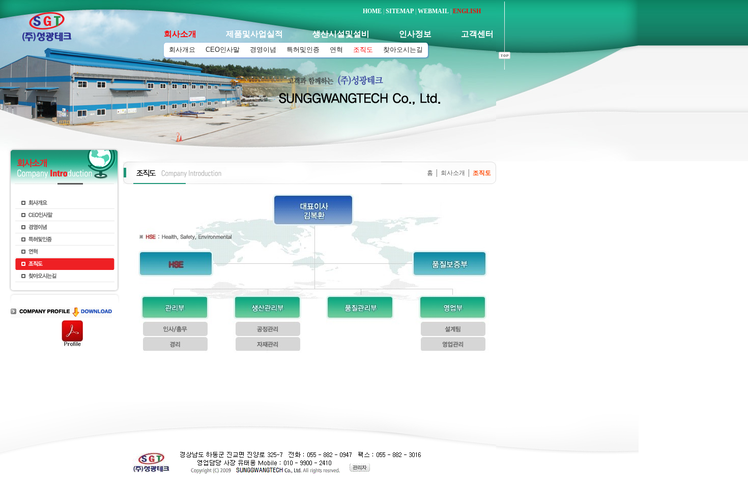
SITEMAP (400, 11)
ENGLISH (467, 11)
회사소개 (453, 172)
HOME (372, 11)
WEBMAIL (433, 11)
